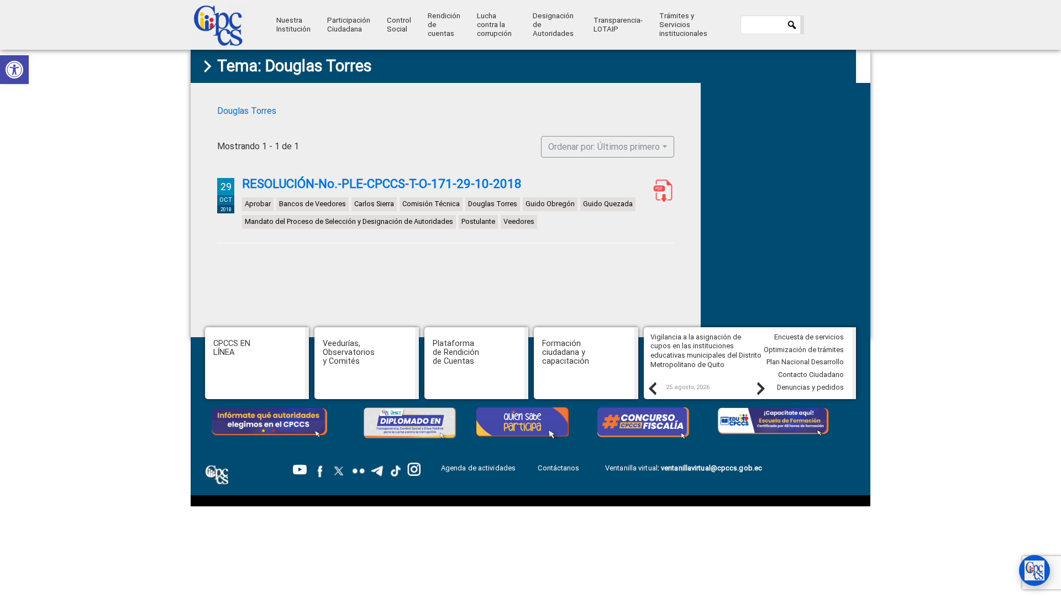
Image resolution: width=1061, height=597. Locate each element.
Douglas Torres (246, 111)
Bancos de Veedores (312, 204)
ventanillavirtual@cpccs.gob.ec (711, 468)
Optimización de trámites (804, 349)
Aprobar (258, 204)
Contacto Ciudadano (811, 374)
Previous (652, 388)
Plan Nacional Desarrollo (805, 362)
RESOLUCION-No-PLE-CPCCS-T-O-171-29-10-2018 (660, 191)
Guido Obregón (550, 204)
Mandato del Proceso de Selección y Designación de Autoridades (349, 221)
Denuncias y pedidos (810, 387)
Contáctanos (559, 468)
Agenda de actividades (478, 468)
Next (760, 388)
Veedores (518, 221)
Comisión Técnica (431, 204)
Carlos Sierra (374, 204)
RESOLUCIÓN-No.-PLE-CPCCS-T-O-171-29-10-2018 (382, 183)
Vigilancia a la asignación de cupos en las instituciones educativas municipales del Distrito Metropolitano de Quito (705, 351)
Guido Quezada (608, 204)
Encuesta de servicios (809, 337)
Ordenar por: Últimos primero (604, 147)
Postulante (478, 221)
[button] (14, 69)
